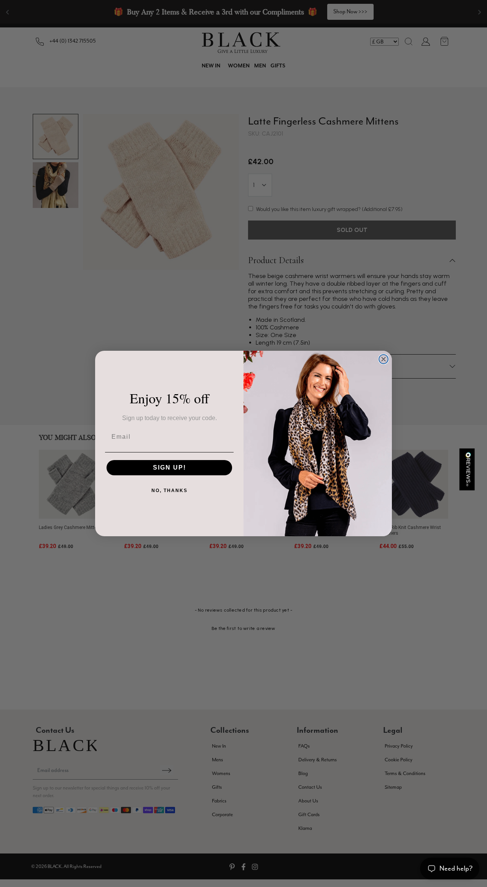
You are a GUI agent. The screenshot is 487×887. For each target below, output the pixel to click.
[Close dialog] (383, 359)
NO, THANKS (169, 490)
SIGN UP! (169, 467)
